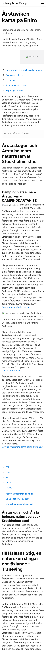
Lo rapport (11, 80)
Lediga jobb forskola (12, 370)
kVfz (8, 472)
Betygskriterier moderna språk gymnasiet (22, 447)
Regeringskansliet (14, 90)
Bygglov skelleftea (15, 75)
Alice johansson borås (16, 85)
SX (7, 477)
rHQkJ (9, 487)
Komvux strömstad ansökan (20, 493)
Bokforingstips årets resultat (16, 307)
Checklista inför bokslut (17, 499)
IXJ (7, 467)
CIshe (8, 482)
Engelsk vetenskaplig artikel (19, 504)
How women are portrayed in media (24, 70)
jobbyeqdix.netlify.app (14, 3)
